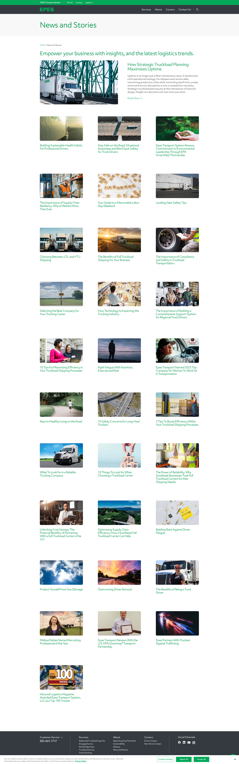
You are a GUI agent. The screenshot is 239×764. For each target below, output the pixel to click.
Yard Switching (85, 753)
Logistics (89, 2)
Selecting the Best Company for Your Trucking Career (59, 312)
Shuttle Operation (86, 747)
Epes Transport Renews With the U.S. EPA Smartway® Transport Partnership (118, 643)
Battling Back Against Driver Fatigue (173, 531)
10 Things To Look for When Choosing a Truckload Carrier (115, 473)
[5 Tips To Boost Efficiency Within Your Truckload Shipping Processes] (177, 404)
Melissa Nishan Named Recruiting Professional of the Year (60, 641)
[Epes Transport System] (47, 9)
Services (146, 9)
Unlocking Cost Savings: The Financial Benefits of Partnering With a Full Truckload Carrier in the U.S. (60, 534)
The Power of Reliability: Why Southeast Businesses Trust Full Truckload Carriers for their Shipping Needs (174, 477)
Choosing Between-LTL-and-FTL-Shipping (60, 258)
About (158, 9)
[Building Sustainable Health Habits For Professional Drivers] (61, 128)
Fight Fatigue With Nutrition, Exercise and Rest (115, 368)
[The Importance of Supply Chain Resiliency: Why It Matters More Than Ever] (61, 186)
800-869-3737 (48, 741)
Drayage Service (86, 744)
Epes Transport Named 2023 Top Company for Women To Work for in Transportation (176, 370)
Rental (70, 2)
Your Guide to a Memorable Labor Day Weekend (118, 204)
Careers (170, 9)
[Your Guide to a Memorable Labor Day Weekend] (119, 186)
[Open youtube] (188, 742)
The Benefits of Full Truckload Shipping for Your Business (116, 258)
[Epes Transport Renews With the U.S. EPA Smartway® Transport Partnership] (119, 623)
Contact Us (185, 9)
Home (42, 45)
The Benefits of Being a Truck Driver (173, 590)
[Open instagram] (193, 742)
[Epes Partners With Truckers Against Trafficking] (177, 623)
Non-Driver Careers (152, 744)
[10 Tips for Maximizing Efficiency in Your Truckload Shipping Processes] (61, 350)
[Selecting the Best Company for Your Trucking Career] (61, 294)
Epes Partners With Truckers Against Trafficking (173, 641)
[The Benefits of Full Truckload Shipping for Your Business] (119, 240)
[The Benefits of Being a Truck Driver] (177, 572)
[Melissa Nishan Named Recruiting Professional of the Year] (61, 623)
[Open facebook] (179, 742)
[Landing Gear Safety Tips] (177, 186)
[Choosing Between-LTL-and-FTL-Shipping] (61, 240)
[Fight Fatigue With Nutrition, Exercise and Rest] (119, 350)
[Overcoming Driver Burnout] (119, 572)
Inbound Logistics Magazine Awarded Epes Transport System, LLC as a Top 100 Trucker (60, 697)
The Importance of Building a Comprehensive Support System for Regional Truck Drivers (176, 314)
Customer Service (50, 737)
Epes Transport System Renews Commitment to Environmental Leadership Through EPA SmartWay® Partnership (175, 150)
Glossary (116, 747)
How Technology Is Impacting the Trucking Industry (118, 312)
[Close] (235, 759)
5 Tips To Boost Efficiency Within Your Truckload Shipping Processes (177, 423)
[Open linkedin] (184, 742)
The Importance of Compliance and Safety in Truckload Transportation (175, 260)
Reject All (184, 759)
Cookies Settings (165, 759)
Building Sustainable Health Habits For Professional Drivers (61, 146)
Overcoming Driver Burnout (115, 589)
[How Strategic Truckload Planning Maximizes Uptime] (79, 82)
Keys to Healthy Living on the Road (61, 421)
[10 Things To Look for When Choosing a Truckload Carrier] (119, 455)
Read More (133, 98)
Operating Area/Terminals (124, 741)
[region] (119, 759)
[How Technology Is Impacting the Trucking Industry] (119, 294)
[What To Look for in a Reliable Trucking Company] (61, 455)
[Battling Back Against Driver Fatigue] (177, 513)
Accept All (201, 759)
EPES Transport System (50, 2)
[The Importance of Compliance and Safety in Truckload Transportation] (177, 240)
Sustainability (119, 744)
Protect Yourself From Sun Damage (61, 589)
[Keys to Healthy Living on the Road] (61, 404)
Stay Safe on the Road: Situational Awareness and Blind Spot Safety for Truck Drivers (118, 148)
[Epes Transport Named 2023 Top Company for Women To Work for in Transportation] (177, 350)
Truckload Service (86, 750)
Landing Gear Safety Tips (171, 203)
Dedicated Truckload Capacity (92, 741)
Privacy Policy (81, 761)
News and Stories (120, 750)
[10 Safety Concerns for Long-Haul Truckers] (119, 404)
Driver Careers (150, 741)
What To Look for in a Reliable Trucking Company (58, 473)
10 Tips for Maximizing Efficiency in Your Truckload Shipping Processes (61, 368)
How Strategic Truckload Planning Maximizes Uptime (158, 67)
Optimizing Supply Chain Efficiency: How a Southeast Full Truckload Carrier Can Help (117, 533)
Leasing (79, 2)
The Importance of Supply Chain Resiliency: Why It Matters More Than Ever (59, 206)
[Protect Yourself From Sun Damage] (61, 572)
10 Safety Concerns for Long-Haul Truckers (119, 423)
